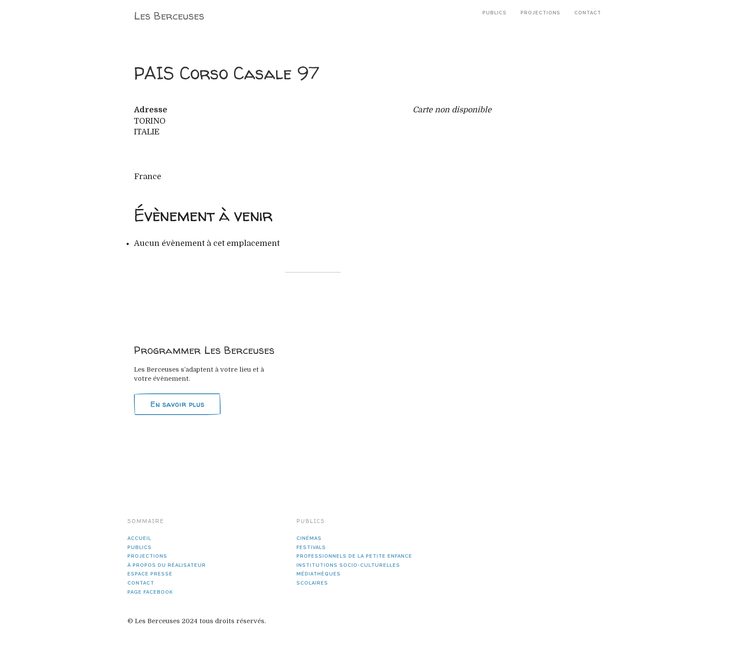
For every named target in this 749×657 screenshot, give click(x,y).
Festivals (311, 547)
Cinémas (309, 538)
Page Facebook (150, 592)
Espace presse (150, 574)
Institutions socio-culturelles (348, 565)
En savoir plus (177, 404)
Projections (540, 13)
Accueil (139, 538)
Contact (587, 13)
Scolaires (312, 583)
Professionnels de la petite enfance (354, 556)
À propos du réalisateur (166, 565)
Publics (494, 13)
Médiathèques (318, 574)
